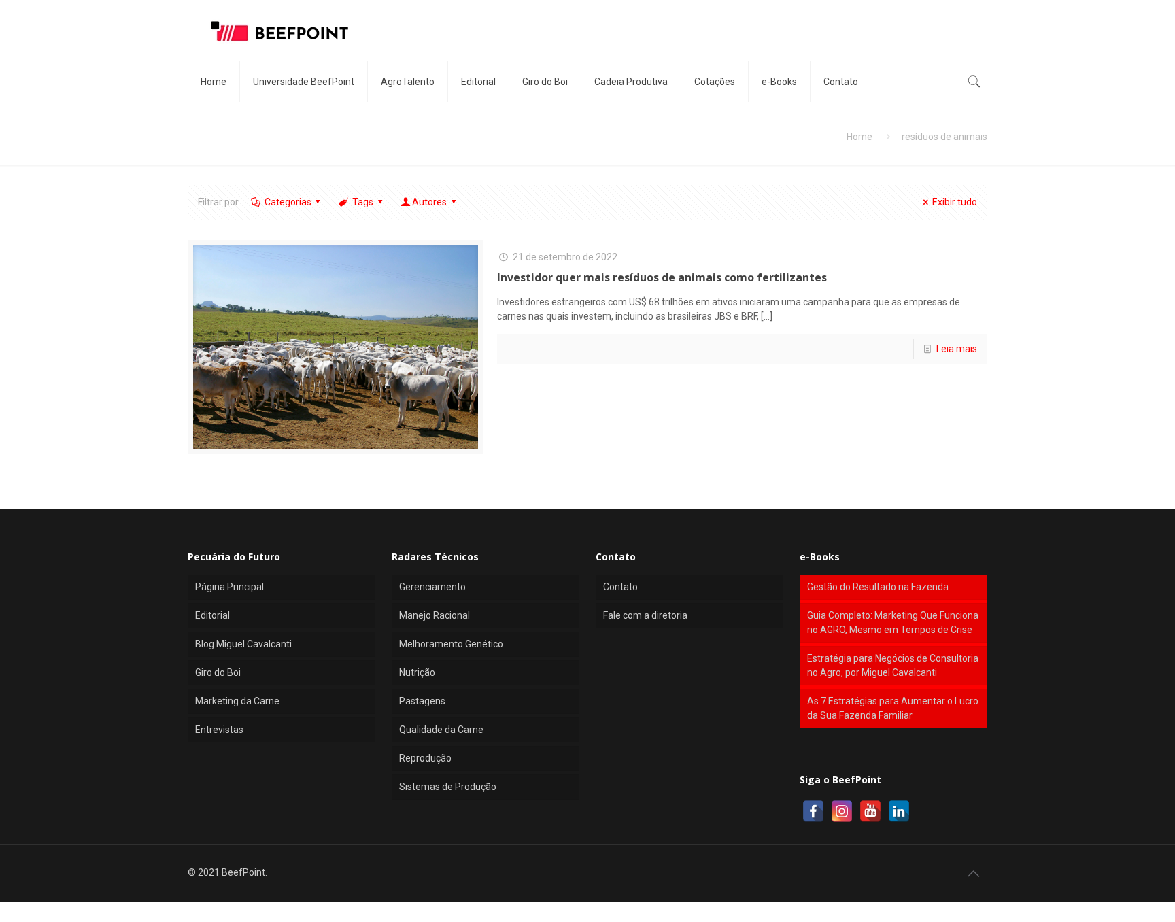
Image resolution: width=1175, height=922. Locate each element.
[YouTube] (870, 811)
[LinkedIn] (899, 811)
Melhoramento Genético (451, 643)
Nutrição (417, 672)
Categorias (288, 202)
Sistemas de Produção (447, 786)
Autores (429, 202)
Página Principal (229, 586)
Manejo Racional (434, 615)
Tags (362, 202)
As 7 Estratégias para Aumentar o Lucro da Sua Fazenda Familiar (892, 708)
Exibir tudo (954, 202)
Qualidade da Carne (441, 729)
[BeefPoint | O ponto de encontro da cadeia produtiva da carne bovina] (279, 30)
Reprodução (425, 758)
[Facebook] (813, 811)
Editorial (212, 615)
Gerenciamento (432, 586)
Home (859, 136)
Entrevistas (219, 729)
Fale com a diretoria (645, 615)
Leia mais (956, 348)
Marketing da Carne (237, 701)
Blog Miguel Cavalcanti (243, 643)
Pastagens (422, 701)
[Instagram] (842, 811)
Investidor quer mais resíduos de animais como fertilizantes (662, 277)
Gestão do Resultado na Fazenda (878, 586)
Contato (620, 586)
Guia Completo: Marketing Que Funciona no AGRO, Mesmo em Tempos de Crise (892, 622)
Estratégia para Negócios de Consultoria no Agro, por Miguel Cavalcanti (892, 665)
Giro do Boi (218, 672)
